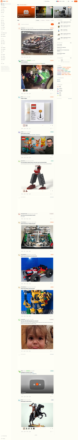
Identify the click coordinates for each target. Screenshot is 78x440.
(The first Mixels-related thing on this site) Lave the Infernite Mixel (34, 162)
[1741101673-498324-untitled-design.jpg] (37, 302)
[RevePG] (19, 61)
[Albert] (19, 371)
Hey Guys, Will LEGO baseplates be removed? (29, 321)
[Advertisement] (37, 204)
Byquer (22, 96)
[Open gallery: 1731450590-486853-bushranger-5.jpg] (37, 415)
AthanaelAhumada (24, 213)
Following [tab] (43, 20)
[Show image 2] (26, 90)
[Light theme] (67, 1)
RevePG (22, 60)
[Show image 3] (29, 428)
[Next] (71, 5)
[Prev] (69, 5)
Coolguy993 (23, 319)
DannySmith (23, 160)
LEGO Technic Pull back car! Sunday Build (29, 256)
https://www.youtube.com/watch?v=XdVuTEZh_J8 (29, 134)
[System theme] (68, 1)
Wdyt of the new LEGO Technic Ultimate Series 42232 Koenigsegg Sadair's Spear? (37, 29)
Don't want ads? (52, 354)
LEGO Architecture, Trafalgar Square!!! (28, 223)
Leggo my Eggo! (24, 98)
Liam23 (22, 131)
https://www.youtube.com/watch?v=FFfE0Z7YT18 (28, 373)
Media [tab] (53, 20)
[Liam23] (19, 132)
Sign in (72, 1)
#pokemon (38, 134)
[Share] (51, 57)
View (70, 42)
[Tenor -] (37, 337)
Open (52, 155)
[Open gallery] (52, 90)
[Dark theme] (69, 1)
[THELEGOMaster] (19, 222)
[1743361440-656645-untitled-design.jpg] (37, 237)
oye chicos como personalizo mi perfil (28, 215)
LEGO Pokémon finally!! (25, 133)
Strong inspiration (24, 61)
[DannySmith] (19, 161)
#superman (43, 63)
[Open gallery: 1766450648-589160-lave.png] (37, 177)
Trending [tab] (48, 20)
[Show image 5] (34, 428)
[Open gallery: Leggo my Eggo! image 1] (37, 112)
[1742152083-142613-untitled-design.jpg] (37, 269)
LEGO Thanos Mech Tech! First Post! (28, 288)
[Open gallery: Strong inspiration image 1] (37, 77)
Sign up (76, 1)
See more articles (23, 4)
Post (52, 24)
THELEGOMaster (23, 222)
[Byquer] (19, 97)
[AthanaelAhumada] (19, 214)
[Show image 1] (24, 90)
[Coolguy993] (19, 320)
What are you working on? (25, 24)
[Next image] (50, 90)
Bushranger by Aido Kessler (26, 401)
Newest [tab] (38, 20)
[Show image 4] (31, 428)
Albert (22, 370)
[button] (60, 1)
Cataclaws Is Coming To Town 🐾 (27, 372)
